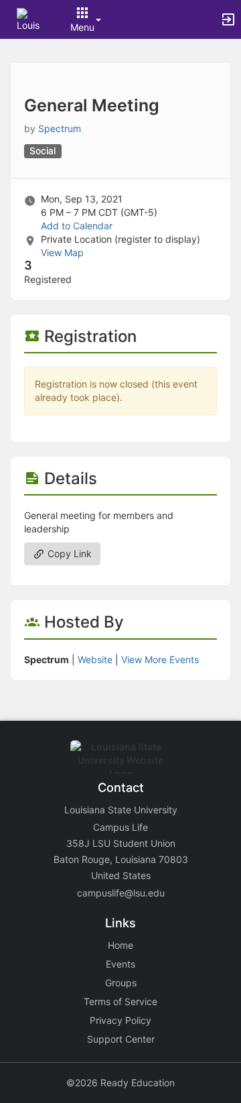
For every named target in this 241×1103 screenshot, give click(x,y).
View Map (62, 252)
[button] (28, 18)
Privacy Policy (120, 1020)
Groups (121, 982)
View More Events (160, 659)
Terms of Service (120, 1001)
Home (120, 945)
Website (95, 659)
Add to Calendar (76, 225)
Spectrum (59, 128)
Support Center (121, 1039)
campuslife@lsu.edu (121, 892)
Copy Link (68, 553)
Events (120, 964)
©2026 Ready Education (120, 1082)
